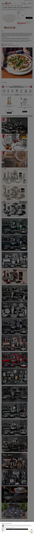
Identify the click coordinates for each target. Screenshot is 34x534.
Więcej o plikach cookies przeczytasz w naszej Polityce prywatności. (8, 527)
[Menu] (4, 524)
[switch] (3, 530)
